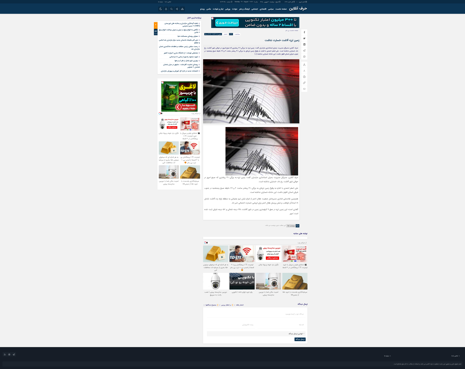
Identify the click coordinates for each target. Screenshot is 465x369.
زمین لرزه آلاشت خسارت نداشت (282, 40)
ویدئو (202, 9)
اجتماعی (254, 9)
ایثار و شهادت (218, 9)
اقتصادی (263, 9)
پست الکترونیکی (247, 325)
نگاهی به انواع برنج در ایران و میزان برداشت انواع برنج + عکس (179, 31)
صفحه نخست (281, 9)
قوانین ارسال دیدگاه (295, 333)
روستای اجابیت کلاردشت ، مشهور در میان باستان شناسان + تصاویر (181, 65)
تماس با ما (168, 2)
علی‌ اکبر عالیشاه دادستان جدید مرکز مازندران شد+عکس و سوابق (179, 41)
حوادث (234, 9)
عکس (208, 9)
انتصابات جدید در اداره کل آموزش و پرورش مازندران (179, 71)
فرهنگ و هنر (244, 9)
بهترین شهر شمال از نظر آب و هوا (186, 60)
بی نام (287, 30)
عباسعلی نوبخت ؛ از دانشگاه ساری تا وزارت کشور (181, 53)
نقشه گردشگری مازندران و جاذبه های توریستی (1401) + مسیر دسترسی (182, 24)
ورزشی (227, 9)
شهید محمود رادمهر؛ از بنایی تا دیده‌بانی (183, 56)
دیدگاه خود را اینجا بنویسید (294, 314)
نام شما (301, 325)
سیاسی (271, 9)
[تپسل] (212, 18)
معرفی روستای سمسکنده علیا (188, 36)
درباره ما (160, 2)
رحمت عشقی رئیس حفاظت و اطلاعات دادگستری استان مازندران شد (179, 47)
